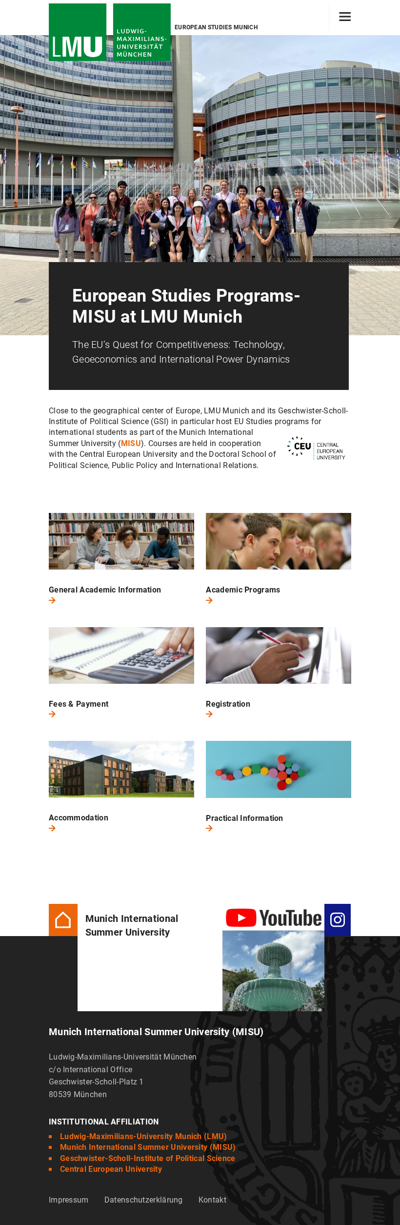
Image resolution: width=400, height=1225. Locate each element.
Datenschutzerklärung (143, 1200)
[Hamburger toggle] (345, 17)
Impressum (69, 1200)
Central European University (111, 1169)
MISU (131, 443)
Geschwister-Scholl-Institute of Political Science (148, 1158)
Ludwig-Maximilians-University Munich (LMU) (143, 1136)
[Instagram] (337, 919)
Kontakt (212, 1200)
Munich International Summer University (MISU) (148, 1147)
